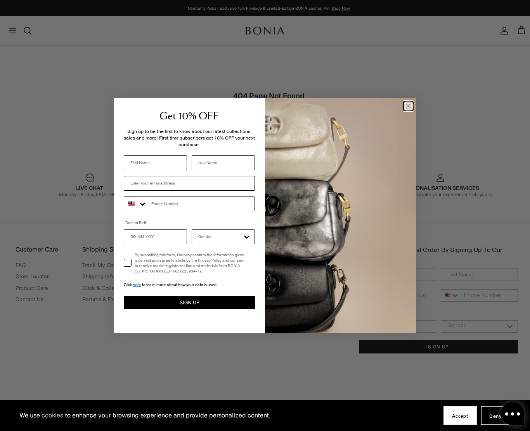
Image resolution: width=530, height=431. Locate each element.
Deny (495, 416)
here (137, 285)
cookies (52, 415)
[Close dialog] (408, 106)
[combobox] (135, 204)
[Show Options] (246, 237)
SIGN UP (189, 302)
